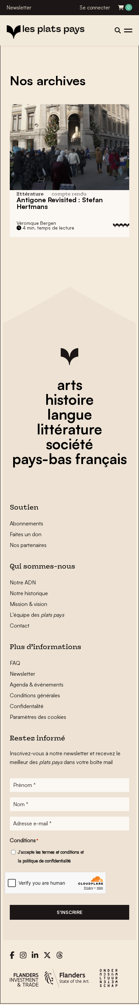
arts (69, 384)
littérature (69, 429)
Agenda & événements (36, 684)
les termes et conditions (57, 852)
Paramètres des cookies (38, 716)
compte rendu (69, 194)
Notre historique (29, 593)
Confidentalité (27, 706)
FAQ (15, 663)
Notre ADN (23, 582)
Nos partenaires (28, 545)
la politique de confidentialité (44, 860)
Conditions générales (35, 695)
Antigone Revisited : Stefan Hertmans (60, 203)
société (69, 444)
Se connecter (95, 7)
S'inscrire (69, 912)
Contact (19, 625)
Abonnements (26, 523)
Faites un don (25, 534)
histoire (69, 399)
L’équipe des (37, 614)
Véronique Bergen (36, 223)
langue (69, 414)
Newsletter (19, 7)
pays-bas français (69, 458)
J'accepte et (51, 856)
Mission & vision (28, 604)
